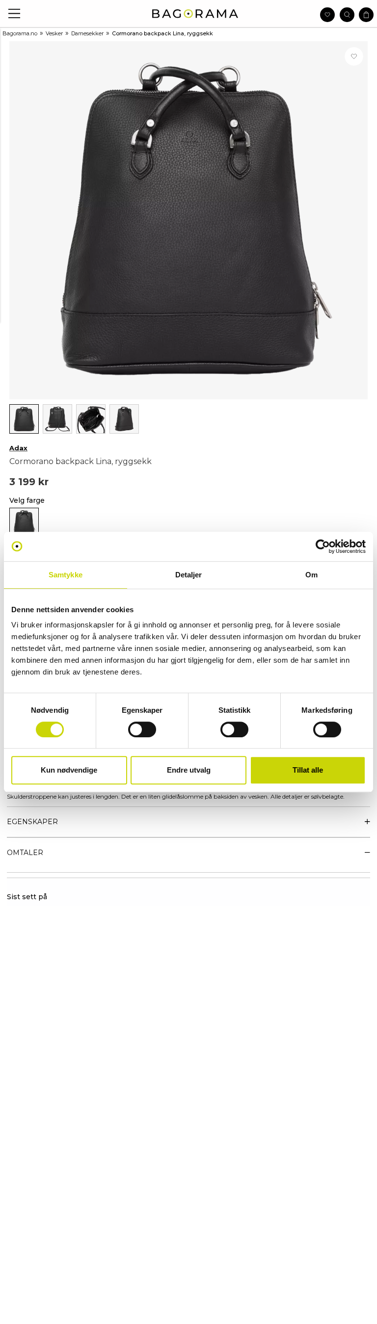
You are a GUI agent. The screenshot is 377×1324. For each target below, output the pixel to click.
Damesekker (87, 33)
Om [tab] (311, 575)
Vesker (54, 33)
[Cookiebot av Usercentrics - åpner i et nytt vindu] (323, 546)
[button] (14, 13)
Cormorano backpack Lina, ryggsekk (162, 33)
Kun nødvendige (69, 770)
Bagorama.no (19, 33)
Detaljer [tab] (188, 575)
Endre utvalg (189, 770)
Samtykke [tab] (65, 575)
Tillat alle (308, 770)
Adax (18, 448)
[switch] (142, 729)
